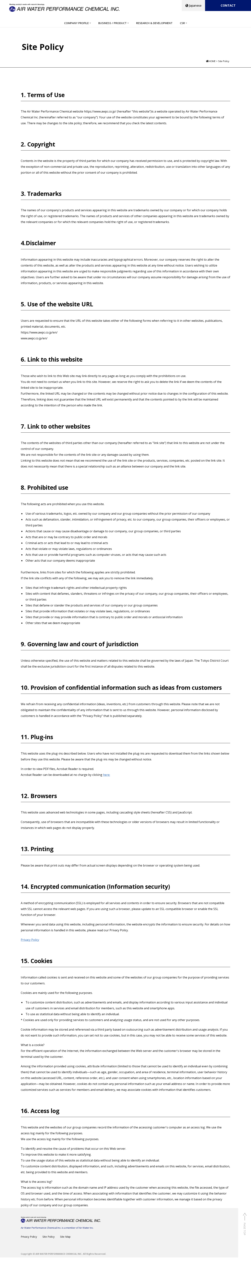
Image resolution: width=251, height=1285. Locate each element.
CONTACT (228, 5)
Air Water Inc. (86, 1227)
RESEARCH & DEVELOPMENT (154, 23)
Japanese (194, 5)
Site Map (65, 1236)
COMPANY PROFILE (76, 23)
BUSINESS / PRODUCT (112, 23)
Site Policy (48, 1236)
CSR (182, 23)
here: (106, 775)
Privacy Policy (30, 940)
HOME (212, 61)
